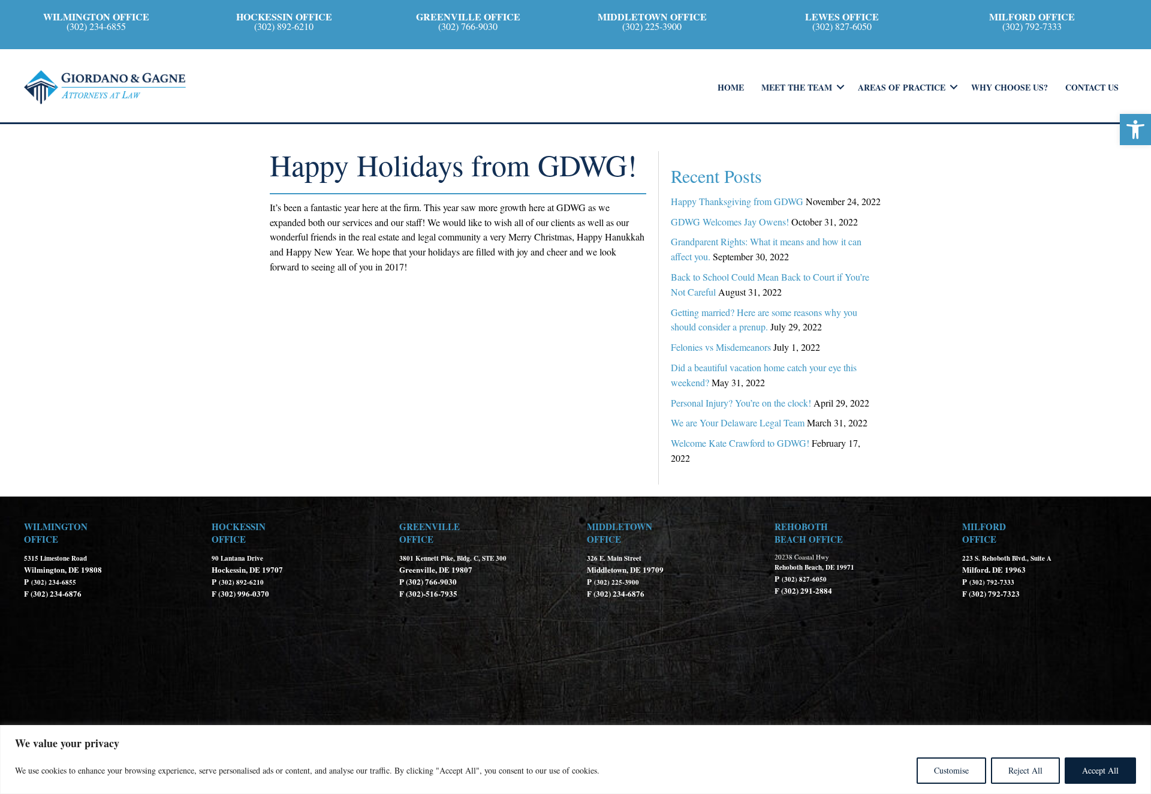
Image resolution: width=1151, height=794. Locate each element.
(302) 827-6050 (804, 579)
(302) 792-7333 (991, 582)
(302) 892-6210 (241, 582)
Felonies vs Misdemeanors (721, 347)
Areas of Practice (901, 87)
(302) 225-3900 (616, 582)
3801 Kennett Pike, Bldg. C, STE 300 (453, 558)
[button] (1135, 129)
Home (731, 87)
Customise (951, 770)
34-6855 (64, 582)
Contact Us (1092, 87)
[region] (575, 759)
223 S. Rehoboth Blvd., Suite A (1006, 558)
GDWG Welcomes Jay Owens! (730, 221)
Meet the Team (796, 87)
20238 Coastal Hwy (802, 556)
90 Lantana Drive (237, 558)
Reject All (1025, 770)
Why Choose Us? (1009, 87)
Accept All (1100, 770)
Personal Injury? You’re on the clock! (741, 402)
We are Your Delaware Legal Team (738, 422)
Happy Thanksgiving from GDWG (737, 201)
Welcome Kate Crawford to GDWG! (740, 443)
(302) (39, 582)
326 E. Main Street (614, 558)
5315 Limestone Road (56, 558)
